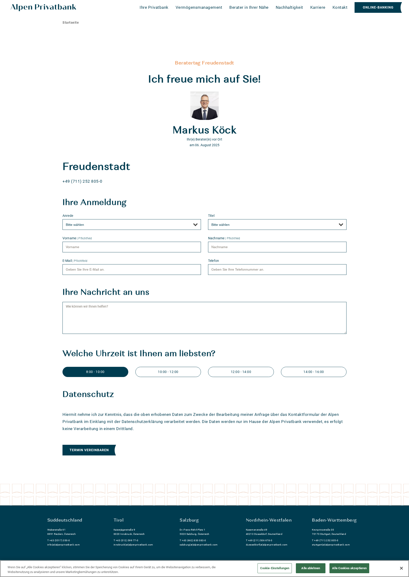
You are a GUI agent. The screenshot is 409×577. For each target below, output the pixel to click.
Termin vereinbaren (89, 450)
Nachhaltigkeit (289, 7)
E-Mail (74, 261)
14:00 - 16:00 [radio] (313, 372)
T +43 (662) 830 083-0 (193, 540)
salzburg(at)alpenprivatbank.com (199, 544)
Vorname (77, 238)
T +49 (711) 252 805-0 (325, 540)
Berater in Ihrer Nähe (249, 7)
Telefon (213, 261)
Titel (211, 216)
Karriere (317, 7)
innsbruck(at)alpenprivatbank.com (133, 544)
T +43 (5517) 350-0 (58, 540)
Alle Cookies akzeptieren (349, 568)
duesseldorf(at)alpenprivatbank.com (267, 544)
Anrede (67, 216)
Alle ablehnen (310, 568)
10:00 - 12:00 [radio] (168, 372)
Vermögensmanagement (199, 7)
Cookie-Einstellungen (274, 568)
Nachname (224, 238)
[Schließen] (401, 568)
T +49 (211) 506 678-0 (259, 540)
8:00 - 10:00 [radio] (95, 372)
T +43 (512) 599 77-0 (126, 540)
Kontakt (340, 7)
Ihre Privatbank (154, 7)
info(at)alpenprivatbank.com (63, 544)
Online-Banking (378, 7)
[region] (204, 568)
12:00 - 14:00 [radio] (241, 372)
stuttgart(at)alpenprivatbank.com (331, 544)
